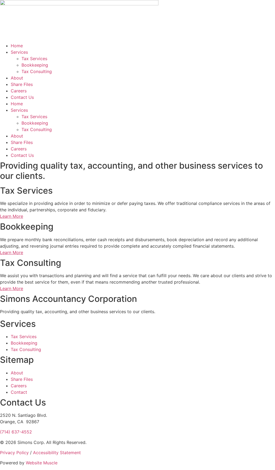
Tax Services (34, 58)
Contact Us (22, 97)
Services (19, 52)
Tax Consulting (36, 71)
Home (17, 45)
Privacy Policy (14, 452)
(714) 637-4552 (16, 432)
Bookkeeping (34, 65)
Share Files (22, 84)
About (17, 78)
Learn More (11, 216)
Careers (19, 90)
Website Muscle (41, 462)
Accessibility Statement (57, 452)
